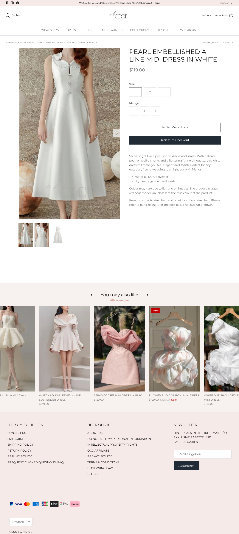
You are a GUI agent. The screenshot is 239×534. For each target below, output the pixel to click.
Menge (134, 103)
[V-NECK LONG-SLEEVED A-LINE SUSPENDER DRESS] (64, 349)
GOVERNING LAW (100, 468)
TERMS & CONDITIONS (103, 462)
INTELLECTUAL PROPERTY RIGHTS (112, 444)
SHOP (90, 30)
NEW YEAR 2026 (187, 30)
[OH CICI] (119, 15)
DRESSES (73, 30)
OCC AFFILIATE (98, 450)
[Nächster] (117, 133)
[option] (69, 133)
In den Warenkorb (175, 127)
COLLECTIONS (139, 30)
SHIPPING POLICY (20, 444)
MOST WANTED (112, 30)
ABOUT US (95, 433)
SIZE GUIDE (15, 439)
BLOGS (92, 474)
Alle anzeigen (119, 300)
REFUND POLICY (19, 456)
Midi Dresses (27, 42)
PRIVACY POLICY (99, 456)
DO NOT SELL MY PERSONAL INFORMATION (119, 439)
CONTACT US (16, 433)
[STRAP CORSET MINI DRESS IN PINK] (119, 349)
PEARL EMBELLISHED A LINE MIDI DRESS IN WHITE (67, 42)
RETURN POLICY (19, 450)
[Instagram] (12, 2)
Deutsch (224, 2)
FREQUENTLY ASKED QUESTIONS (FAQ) (36, 462)
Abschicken (187, 465)
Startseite (11, 42)
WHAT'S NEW (50, 30)
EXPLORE (162, 30)
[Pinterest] (17, 2)
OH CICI (25, 531)
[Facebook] (7, 2)
